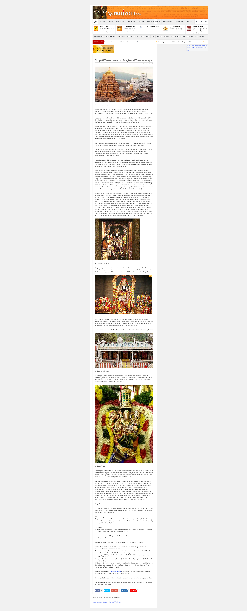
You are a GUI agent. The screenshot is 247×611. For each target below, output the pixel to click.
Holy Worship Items (153, 21)
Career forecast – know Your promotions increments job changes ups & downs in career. (200, 30)
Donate (201, 36)
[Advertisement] (150, 49)
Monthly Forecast (99, 36)
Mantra (129, 36)
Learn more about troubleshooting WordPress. (107, 602)
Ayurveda (159, 36)
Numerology (121, 36)
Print (146, 63)
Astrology (102, 21)
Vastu (147, 36)
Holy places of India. (153, 26)
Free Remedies (168, 21)
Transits (166, 36)
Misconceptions (111, 36)
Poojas (111, 21)
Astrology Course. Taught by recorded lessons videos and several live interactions (176, 30)
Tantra (136, 36)
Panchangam (120, 21)
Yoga (152, 36)
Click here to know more (144, 42)
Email (152, 63)
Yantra (142, 36)
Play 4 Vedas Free (192, 36)
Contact (189, 21)
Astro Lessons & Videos (178, 36)
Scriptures (141, 21)
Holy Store (131, 21)
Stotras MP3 (180, 21)
